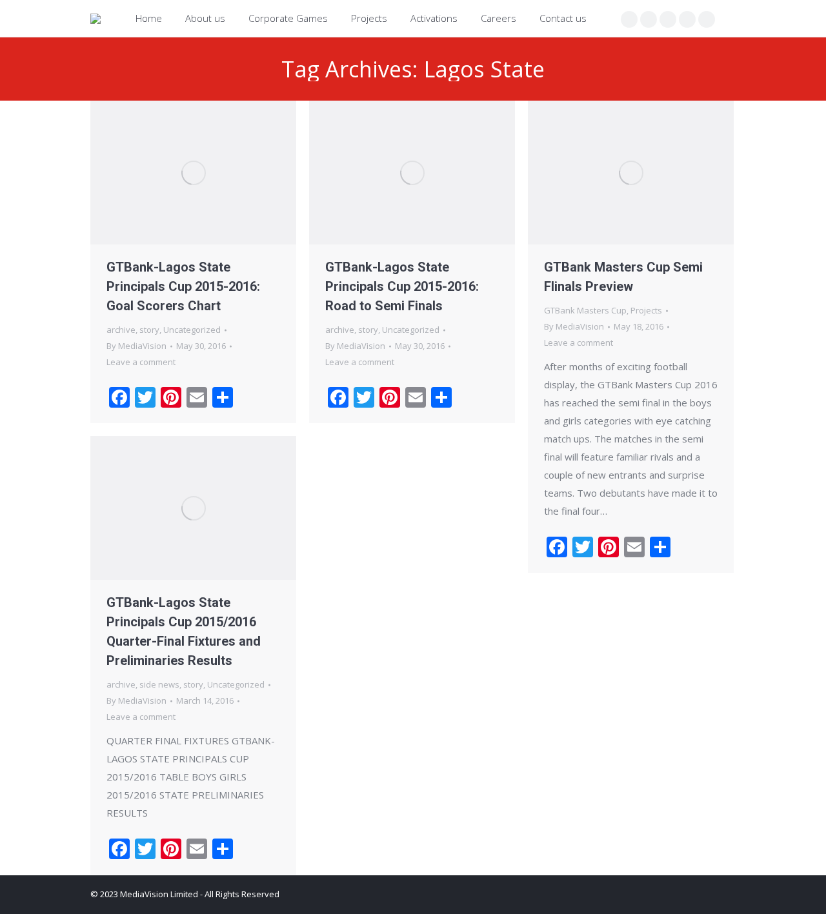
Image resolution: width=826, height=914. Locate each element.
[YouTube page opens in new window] (706, 19)
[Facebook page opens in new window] (629, 19)
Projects (646, 310)
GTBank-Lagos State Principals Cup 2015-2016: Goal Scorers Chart (183, 286)
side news (159, 684)
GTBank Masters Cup (585, 310)
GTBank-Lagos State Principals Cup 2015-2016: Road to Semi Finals (402, 286)
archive (121, 329)
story (149, 329)
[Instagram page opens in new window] (668, 19)
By (136, 346)
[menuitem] (149, 18)
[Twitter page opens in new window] (648, 19)
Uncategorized (192, 329)
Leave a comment (141, 362)
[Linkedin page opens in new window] (687, 19)
